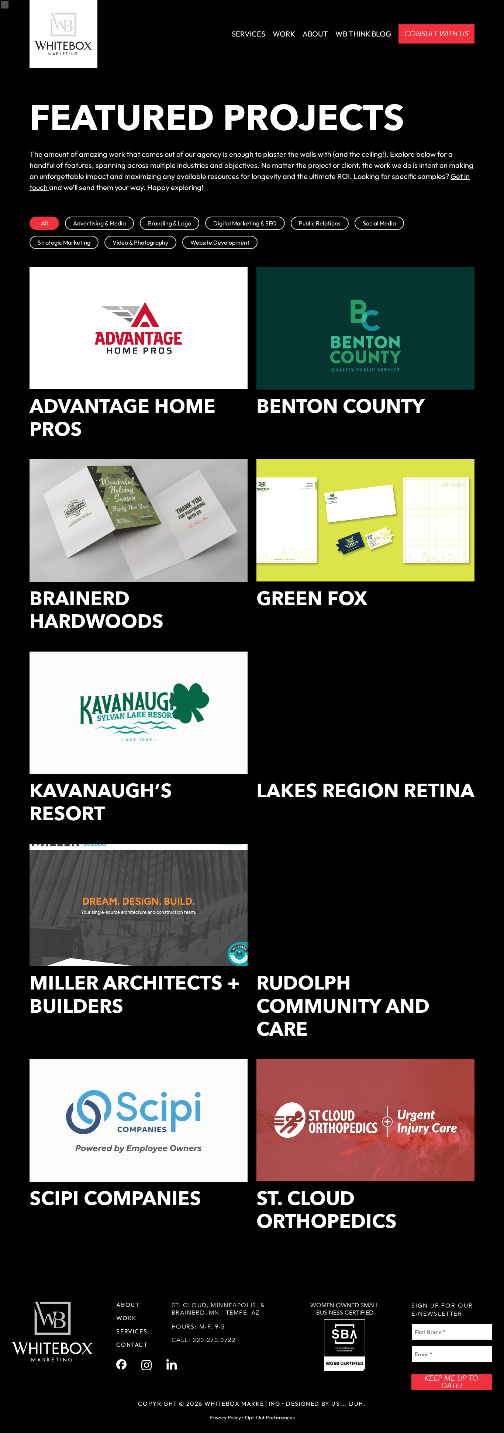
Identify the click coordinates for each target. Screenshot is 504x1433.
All (44, 223)
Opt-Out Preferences (270, 1417)
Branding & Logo (169, 223)
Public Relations (320, 223)
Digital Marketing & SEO (245, 223)
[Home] (63, 34)
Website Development (219, 242)
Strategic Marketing (64, 242)
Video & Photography (140, 242)
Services (248, 33)
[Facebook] (121, 1364)
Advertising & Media (99, 223)
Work (284, 33)
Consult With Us (436, 34)
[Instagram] (146, 1365)
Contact (132, 1344)
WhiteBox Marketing (242, 1403)
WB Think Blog (363, 33)
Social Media (379, 223)
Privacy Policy (225, 1417)
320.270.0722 (214, 1340)
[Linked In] (171, 1365)
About (315, 33)
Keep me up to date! (452, 1382)
